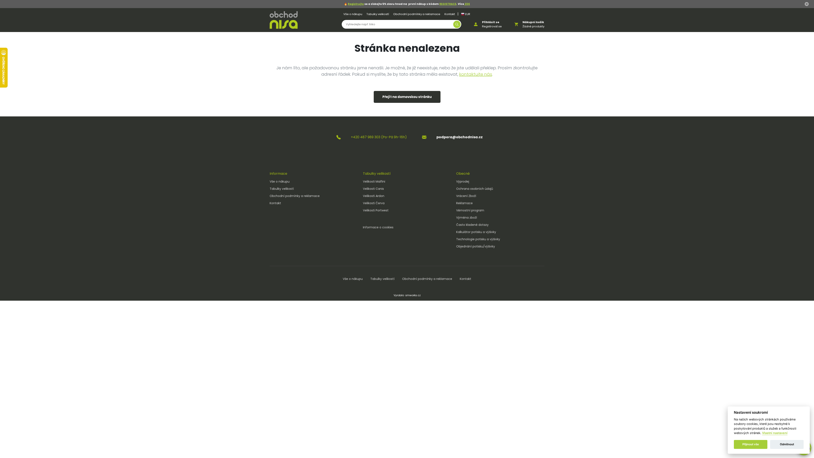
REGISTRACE (447, 4)
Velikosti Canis (373, 189)
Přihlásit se (490, 22)
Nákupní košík (533, 22)
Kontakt (450, 14)
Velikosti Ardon (373, 196)
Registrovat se (492, 26)
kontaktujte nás (475, 74)
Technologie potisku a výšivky (478, 239)
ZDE (467, 4)
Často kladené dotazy (472, 225)
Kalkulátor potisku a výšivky (476, 232)
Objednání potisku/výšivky (475, 246)
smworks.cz (413, 295)
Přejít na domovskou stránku (407, 97)
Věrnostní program (470, 210)
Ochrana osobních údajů (474, 189)
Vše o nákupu (352, 14)
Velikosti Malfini (374, 181)
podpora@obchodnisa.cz (459, 137)
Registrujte (356, 4)
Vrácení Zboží (466, 196)
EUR (467, 14)
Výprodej (462, 181)
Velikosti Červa (374, 203)
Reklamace (464, 203)
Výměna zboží (466, 217)
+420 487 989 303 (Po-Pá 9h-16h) (379, 137)
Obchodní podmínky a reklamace (416, 14)
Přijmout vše (750, 444)
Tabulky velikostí (378, 14)
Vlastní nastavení (775, 433)
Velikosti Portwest (376, 210)
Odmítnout (787, 444)
